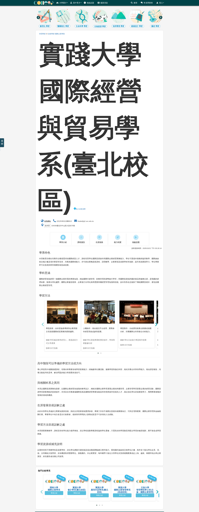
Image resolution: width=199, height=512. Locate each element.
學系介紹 (54, 493)
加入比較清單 (81, 209)
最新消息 (104, 3)
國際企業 (60, 34)
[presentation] (38, 17)
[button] (98, 353)
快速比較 (61, 477)
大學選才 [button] (63, 3)
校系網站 (47, 221)
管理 (42, 34)
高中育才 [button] (76, 3)
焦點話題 (90, 3)
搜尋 (135, 3)
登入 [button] (161, 3)
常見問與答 (148, 3)
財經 (51, 34)
